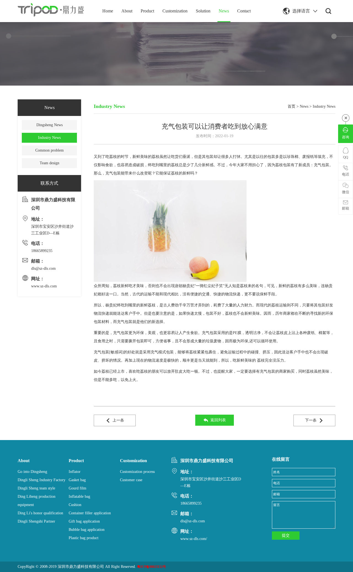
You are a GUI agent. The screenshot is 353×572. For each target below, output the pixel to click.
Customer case (131, 480)
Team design (49, 163)
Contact (244, 11)
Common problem (49, 150)
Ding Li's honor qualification (40, 513)
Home (107, 11)
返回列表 (218, 420)
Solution (203, 11)
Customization (175, 11)
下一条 (311, 420)
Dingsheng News (49, 125)
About (126, 11)
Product (147, 11)
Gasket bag (77, 480)
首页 (291, 106)
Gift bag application (84, 521)
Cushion (75, 505)
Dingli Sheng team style (36, 488)
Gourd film (77, 488)
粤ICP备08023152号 (151, 567)
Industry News (49, 138)
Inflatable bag (79, 496)
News (224, 11)
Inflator (75, 472)
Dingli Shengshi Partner (36, 521)
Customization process (137, 472)
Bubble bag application (87, 530)
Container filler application (90, 513)
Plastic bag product (83, 538)
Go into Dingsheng (32, 472)
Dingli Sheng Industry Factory (41, 480)
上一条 (118, 420)
